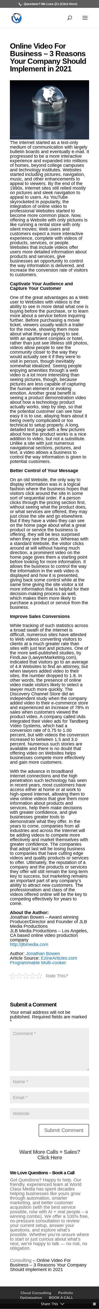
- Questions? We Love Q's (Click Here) (49, 4)
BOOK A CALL (61, 1298)
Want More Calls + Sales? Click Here (49, 1155)
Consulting (20, 1260)
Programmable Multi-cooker (38, 962)
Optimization (31, 1298)
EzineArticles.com (59, 958)
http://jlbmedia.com (29, 944)
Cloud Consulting (36, 1293)
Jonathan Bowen (43, 953)
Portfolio (65, 1293)
